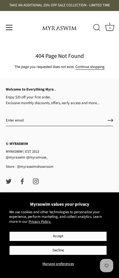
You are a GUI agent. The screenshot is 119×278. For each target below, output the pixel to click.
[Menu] (9, 27)
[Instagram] (36, 181)
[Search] (96, 28)
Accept (58, 236)
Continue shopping (90, 66)
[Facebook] (22, 181)
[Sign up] (110, 120)
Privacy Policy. (40, 221)
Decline (58, 250)
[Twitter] (9, 181)
